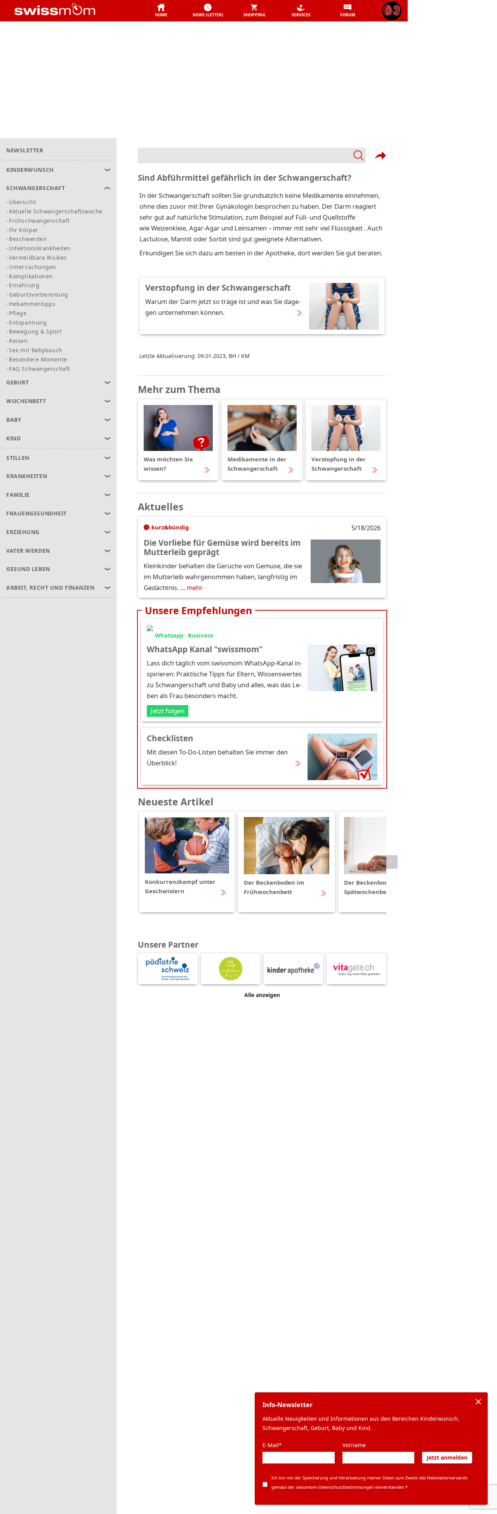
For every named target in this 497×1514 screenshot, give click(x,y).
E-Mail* (272, 1445)
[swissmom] (72, 11)
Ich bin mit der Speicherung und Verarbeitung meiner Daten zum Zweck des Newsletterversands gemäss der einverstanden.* (369, 1482)
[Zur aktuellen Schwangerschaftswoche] (391, 11)
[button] (161, 11)
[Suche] (252, 155)
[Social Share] (380, 155)
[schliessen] (478, 1401)
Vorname (354, 1445)
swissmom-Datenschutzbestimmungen (335, 1487)
